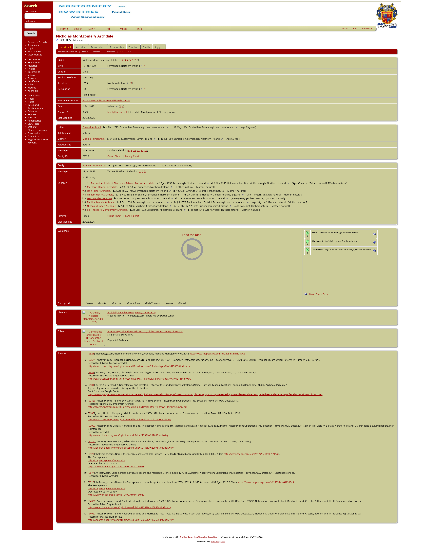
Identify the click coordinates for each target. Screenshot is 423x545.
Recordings (34, 71)
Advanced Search (37, 42)
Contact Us (33, 136)
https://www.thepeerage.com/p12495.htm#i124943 (116, 466)
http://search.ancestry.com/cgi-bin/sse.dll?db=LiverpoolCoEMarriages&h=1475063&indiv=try (139, 366)
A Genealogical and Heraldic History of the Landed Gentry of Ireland (145, 331)
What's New (34, 51)
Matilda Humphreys (93, 138)
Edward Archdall (91, 127)
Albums (32, 87)
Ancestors (81, 47)
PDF (129, 51)
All (121, 51)
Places (31, 98)
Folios (31, 84)
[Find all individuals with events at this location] (141, 65)
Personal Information (67, 51)
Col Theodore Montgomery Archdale (107, 209)
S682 (91, 372)
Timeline (133, 47)
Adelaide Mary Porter (94, 165)
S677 (91, 472)
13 (146, 150)
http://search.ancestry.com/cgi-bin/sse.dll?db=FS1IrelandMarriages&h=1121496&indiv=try (137, 406)
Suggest (158, 47)
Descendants (98, 47)
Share (344, 28)
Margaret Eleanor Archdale (102, 187)
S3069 (92, 425)
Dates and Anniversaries (35, 106)
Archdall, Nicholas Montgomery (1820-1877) (131, 312)
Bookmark (367, 28)
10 (134, 150)
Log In (31, 48)
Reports (32, 114)
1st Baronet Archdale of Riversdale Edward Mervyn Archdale (120, 183)
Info (139, 29)
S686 (91, 413)
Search (30, 5)
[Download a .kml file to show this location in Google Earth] (374, 234)
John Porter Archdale (98, 190)
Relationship (117, 47)
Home (64, 29)
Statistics (33, 126)
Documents (34, 59)
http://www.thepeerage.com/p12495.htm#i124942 (217, 353)
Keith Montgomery (218, 542)
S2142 (92, 441)
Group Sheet (114, 156)
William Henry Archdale (100, 194)
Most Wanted (35, 54)
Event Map (110, 51)
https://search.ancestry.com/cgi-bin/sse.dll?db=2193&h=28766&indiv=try (128, 435)
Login (91, 29)
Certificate (33, 81)
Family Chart (132, 156)
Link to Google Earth (318, 294)
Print (354, 28)
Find (107, 29)
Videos (31, 75)
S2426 (92, 400)
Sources (32, 117)
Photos (31, 68)
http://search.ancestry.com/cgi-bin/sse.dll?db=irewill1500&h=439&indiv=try (129, 419)
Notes (31, 101)
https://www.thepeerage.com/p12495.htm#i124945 (265, 482)
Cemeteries (34, 95)
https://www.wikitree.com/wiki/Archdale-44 (106, 100)
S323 (91, 353)
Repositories (34, 120)
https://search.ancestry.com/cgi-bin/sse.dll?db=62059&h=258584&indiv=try (129, 507)
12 (142, 150)
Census (32, 78)
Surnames (33, 45)
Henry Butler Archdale (99, 198)
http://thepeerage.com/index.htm (106, 460)
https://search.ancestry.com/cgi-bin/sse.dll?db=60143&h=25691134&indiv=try (130, 447)
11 (138, 150)
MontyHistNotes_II (117, 112)
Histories (32, 65)
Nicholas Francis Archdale (101, 206)
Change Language (37, 130)
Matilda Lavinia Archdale (101, 202)
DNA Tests (33, 123)
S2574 (92, 359)
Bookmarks (34, 133)
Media (123, 29)
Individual (65, 47)
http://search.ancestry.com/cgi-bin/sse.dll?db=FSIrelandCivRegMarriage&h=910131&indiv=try (139, 378)
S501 (91, 385)
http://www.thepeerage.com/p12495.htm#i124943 (251, 454)
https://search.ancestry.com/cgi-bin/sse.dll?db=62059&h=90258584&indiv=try (130, 519)
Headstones (34, 62)
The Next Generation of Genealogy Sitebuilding (198, 537)
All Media (33, 90)
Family (146, 47)
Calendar (33, 111)
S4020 (92, 501)
